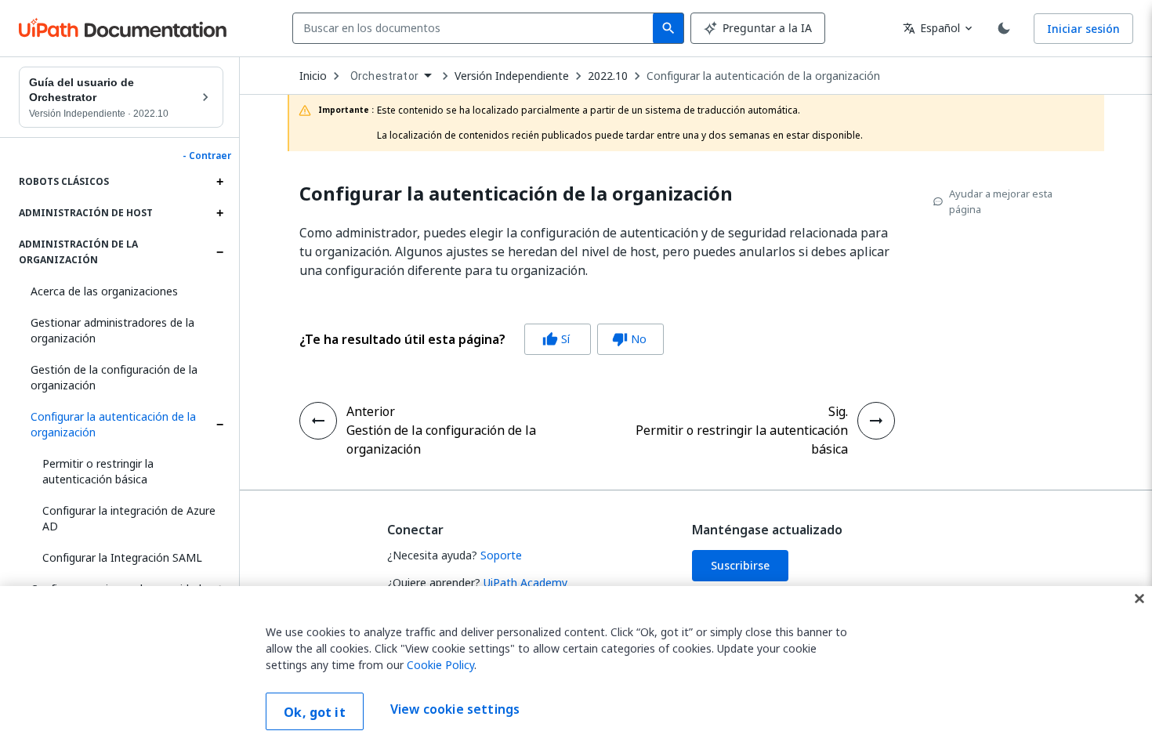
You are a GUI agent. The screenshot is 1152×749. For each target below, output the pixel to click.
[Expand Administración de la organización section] (219, 252)
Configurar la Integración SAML (122, 557)
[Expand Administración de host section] (219, 213)
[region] (576, 667)
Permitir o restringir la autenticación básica (98, 471)
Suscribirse (740, 565)
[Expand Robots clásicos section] (219, 182)
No (629, 339)
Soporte (501, 555)
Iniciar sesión (1083, 28)
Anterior (370, 411)
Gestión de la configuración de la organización (114, 377)
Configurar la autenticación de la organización (113, 424)
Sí (556, 339)
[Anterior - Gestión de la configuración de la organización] (318, 421)
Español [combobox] (931, 28)
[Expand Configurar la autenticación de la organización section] (219, 425)
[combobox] (476, 28)
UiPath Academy (525, 582)
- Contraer (207, 156)
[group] (481, 339)
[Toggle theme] (1004, 28)
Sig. (838, 411)
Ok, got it (315, 712)
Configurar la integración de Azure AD (129, 518)
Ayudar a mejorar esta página (1000, 201)
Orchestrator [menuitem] (384, 76)
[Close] (1139, 598)
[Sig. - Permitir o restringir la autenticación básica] (876, 421)
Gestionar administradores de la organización (112, 330)
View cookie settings (455, 709)
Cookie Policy (440, 665)
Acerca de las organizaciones (104, 291)
